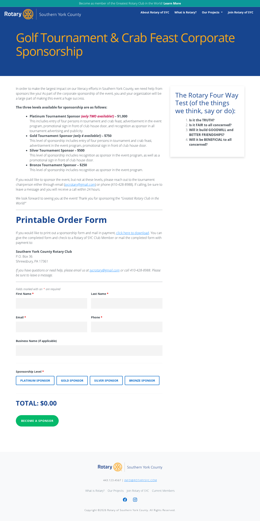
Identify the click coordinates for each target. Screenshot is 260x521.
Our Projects (211, 12)
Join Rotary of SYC (240, 12)
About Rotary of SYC (155, 12)
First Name (25, 294)
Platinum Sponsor (35, 380)
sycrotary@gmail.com (80, 184)
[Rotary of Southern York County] (130, 467)
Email (21, 317)
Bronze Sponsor (142, 380)
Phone (96, 317)
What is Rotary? (185, 12)
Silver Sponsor (106, 380)
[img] (125, 500)
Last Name (99, 294)
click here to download (132, 233)
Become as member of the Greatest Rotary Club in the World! (130, 3)
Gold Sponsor (72, 380)
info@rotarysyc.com (140, 480)
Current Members (163, 491)
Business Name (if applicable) (36, 341)
